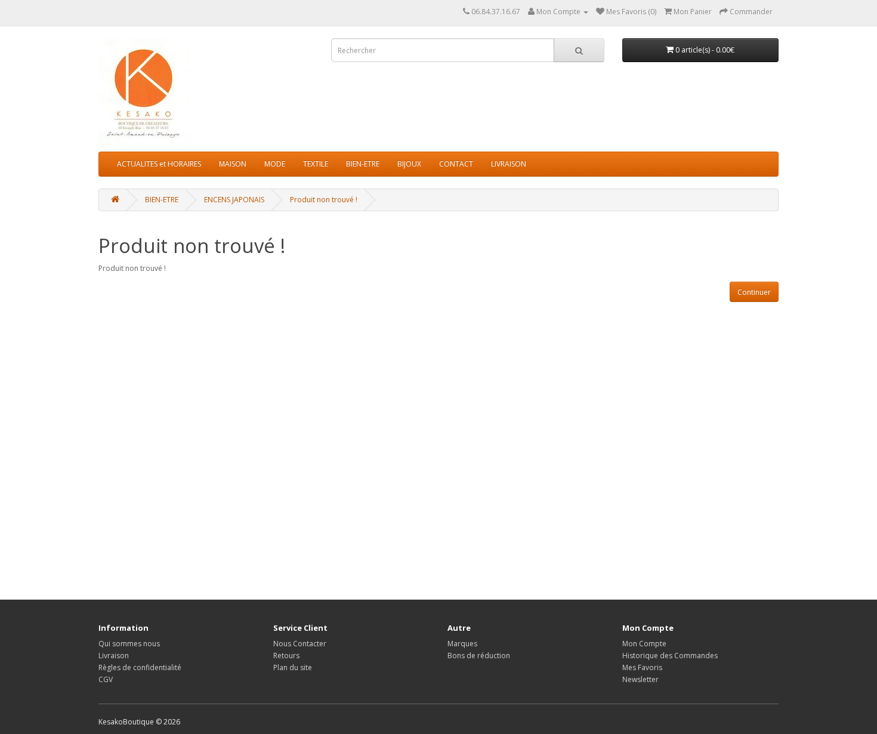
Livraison (113, 655)
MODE (274, 164)
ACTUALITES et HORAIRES (159, 164)
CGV (105, 679)
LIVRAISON (508, 164)
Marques (462, 644)
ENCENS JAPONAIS (234, 200)
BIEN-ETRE (362, 164)
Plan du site (292, 667)
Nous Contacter (299, 644)
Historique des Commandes (670, 655)
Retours (286, 655)
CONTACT (456, 164)
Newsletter (640, 679)
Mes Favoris (642, 667)
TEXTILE (315, 164)
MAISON (232, 164)
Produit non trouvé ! (323, 200)
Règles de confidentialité (139, 667)
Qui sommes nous (129, 644)
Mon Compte (644, 644)
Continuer (754, 292)
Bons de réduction (478, 655)
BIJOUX (409, 164)
